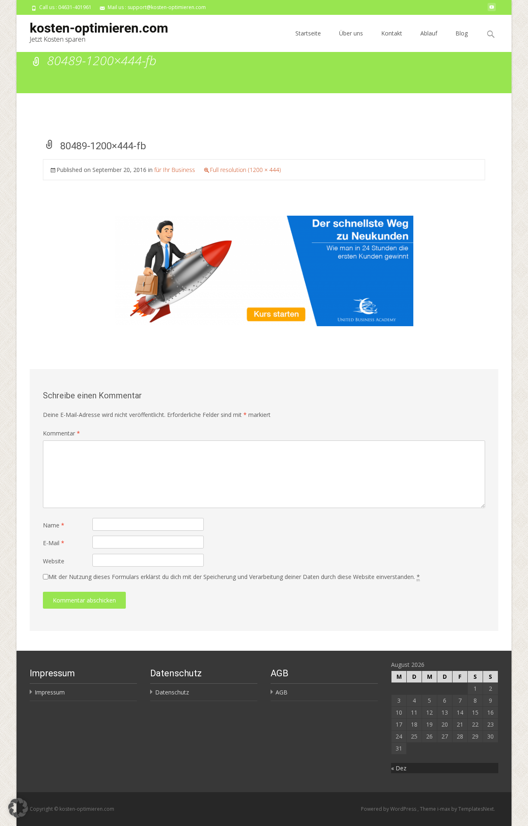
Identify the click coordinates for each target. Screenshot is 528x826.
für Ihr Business (174, 170)
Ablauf (428, 33)
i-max (444, 808)
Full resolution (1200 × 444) (245, 170)
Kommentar (61, 433)
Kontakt (391, 33)
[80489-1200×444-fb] (264, 270)
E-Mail (53, 543)
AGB (282, 692)
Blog (461, 33)
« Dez (398, 768)
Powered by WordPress (389, 808)
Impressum (50, 692)
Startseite (308, 33)
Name (53, 525)
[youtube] (492, 10)
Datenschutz (172, 692)
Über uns (351, 33)
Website (53, 561)
